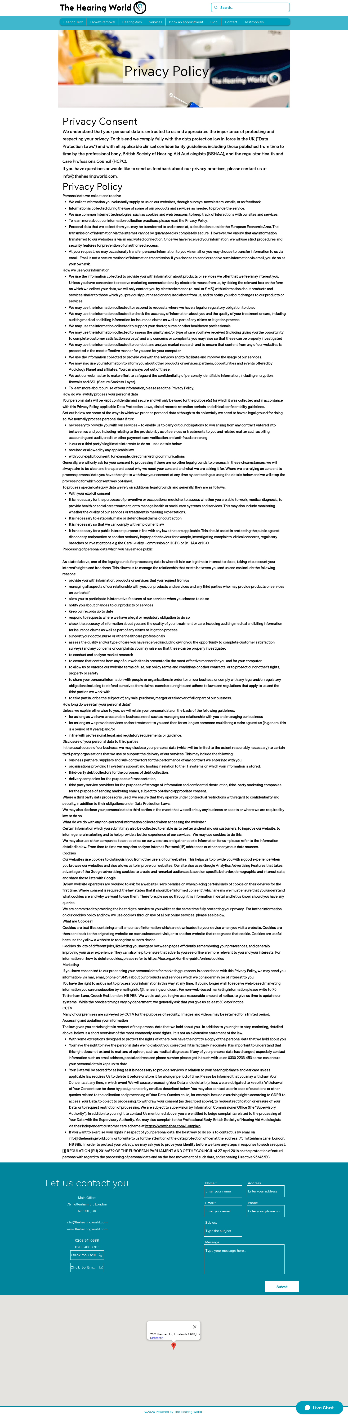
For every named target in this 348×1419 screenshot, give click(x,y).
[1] (64, 1151)
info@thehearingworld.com (89, 176)
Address (254, 1183)
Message (212, 1242)
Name (209, 1183)
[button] (155, 22)
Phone (253, 1203)
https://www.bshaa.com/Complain (173, 1126)
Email (209, 1203)
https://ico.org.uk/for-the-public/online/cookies (186, 958)
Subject (211, 1222)
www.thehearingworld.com (87, 1229)
